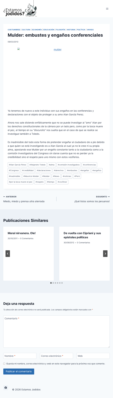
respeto (40, 182)
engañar (84, 170)
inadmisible (14, 176)
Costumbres (14, 30)
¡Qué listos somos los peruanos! (92, 199)
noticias (67, 176)
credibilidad (27, 170)
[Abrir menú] (107, 8)
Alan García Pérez (17, 165)
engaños (96, 170)
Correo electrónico (52, 356)
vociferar (62, 182)
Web (80, 356)
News (56, 176)
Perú (77, 176)
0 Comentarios (26, 238)
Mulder (46, 176)
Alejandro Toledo (37, 165)
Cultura (26, 30)
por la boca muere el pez (20, 182)
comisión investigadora (69, 165)
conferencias (89, 165)
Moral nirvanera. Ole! (22, 233)
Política (81, 30)
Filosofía (60, 30)
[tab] (51, 283)
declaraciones (44, 170)
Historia (71, 30)
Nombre (10, 356)
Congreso (14, 170)
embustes (72, 170)
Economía (37, 30)
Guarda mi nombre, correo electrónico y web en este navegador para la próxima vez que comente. (55, 363)
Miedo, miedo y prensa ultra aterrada (24, 199)
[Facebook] (5, 387)
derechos (59, 170)
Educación (48, 30)
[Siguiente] (105, 253)
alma (51, 165)
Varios (90, 30)
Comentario (12, 318)
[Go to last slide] (8, 253)
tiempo (50, 182)
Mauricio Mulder (31, 176)
